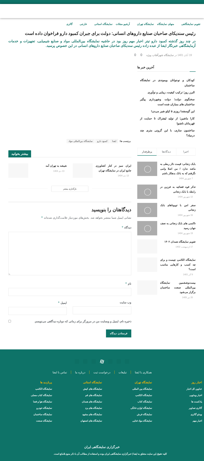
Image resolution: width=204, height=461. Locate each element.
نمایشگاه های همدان (92, 401)
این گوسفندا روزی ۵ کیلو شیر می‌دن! (173, 111)
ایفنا (114, 141)
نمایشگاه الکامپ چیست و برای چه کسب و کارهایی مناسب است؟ (178, 264)
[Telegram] (93, 361)
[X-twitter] (77, 361)
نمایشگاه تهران (145, 24)
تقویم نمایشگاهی (190, 24)
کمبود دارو (102, 141)
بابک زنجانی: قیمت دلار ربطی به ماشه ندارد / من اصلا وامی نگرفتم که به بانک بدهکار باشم (178, 168)
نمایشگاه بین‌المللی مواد (81, 141)
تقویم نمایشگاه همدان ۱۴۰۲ (180, 241)
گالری (69, 24)
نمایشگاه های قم (93, 395)
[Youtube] (110, 361)
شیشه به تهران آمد (56, 165)
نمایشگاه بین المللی (142, 388)
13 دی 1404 (123, 175)
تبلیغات (123, 372)
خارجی (83, 24)
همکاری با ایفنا (143, 372)
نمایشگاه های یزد (93, 408)
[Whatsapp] (119, 361)
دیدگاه (126, 227)
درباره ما (80, 372)
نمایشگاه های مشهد (92, 414)
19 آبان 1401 (185, 55)
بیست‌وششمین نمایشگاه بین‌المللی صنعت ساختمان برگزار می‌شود (178, 287)
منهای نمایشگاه (165, 24)
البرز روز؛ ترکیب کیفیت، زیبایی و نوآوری (171, 92)
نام (128, 283)
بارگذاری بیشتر (69, 189)
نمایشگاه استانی (103, 24)
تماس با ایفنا (60, 372)
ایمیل (62, 303)
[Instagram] (127, 361)
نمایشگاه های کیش (92, 388)
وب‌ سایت (125, 302)
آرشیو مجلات (123, 24)
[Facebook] (85, 361)
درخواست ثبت (101, 372)
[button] (34, 10)
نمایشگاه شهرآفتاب (163, 55)
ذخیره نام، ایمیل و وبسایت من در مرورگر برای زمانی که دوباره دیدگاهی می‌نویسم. (82, 321)
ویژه (148, 55)
